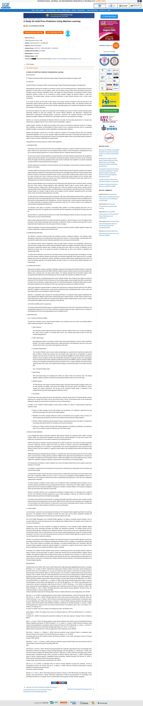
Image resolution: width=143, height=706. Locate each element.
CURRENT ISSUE (104, 45)
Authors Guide (65, 10)
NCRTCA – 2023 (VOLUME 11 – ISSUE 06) (46, 48)
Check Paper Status (110, 16)
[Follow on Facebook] (138, 1)
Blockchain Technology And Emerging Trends (80, 689)
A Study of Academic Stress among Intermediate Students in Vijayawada (108, 180)
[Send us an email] (141, 1)
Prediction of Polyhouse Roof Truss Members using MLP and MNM (108, 185)
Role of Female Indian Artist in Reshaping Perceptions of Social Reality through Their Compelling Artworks (109, 224)
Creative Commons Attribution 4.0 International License (66, 58)
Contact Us (103, 10)
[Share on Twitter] (55, 683)
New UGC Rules (108, 51)
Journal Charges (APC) (110, 110)
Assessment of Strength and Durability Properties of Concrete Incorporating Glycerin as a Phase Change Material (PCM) (109, 152)
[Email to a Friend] (57, 683)
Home (33, 10)
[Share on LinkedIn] (63, 683)
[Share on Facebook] (52, 683)
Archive (74, 10)
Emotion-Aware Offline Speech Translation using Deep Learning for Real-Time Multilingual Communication (109, 197)
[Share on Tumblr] (65, 683)
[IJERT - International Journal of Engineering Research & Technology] (6, 5)
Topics (58, 10)
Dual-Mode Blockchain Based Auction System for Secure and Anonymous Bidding (109, 233)
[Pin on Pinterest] (60, 683)
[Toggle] (24, 64)
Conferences (81, 10)
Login (108, 10)
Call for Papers (51, 10)
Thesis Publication (92, 10)
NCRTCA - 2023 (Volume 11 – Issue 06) (32, 19)
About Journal (40, 10)
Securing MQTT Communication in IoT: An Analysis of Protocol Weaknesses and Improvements (108, 215)
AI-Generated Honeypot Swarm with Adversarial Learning (108, 206)
